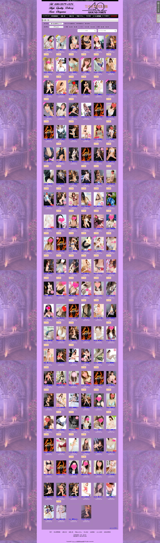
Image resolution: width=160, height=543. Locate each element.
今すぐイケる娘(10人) (69, 23)
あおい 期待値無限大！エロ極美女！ (115, 72)
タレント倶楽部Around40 (78, 541)
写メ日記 (88, 16)
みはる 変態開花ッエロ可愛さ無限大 (115, 49)
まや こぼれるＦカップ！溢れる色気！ (91, 496)
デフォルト (56, 27)
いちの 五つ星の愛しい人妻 (76, 452)
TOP (46, 16)
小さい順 (87, 27)
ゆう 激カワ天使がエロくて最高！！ (103, 206)
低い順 (70, 27)
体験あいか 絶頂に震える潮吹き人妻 (65, 340)
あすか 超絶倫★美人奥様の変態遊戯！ (115, 362)
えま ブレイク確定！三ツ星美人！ (65, 94)
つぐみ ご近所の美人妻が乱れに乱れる (53, 116)
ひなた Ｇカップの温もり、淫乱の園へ (116, 206)
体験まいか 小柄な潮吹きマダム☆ (77, 228)
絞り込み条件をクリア (56, 23)
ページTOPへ (114, 528)
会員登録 (97, 16)
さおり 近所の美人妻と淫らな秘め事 (90, 161)
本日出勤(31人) (80, 23)
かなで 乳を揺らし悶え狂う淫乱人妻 (90, 49)
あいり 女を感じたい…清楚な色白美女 (53, 228)
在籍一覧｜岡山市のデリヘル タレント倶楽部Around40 (80, 7)
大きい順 (92, 27)
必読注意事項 (114, 16)
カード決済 (105, 16)
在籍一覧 (71, 16)
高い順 (75, 27)
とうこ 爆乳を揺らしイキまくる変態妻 (53, 49)
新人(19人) (87, 23)
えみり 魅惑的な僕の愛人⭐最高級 (77, 72)
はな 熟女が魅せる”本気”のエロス (52, 429)
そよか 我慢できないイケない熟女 (90, 94)
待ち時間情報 (54, 16)
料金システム (80, 16)
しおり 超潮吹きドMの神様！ (76, 407)
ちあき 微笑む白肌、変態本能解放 (115, 407)
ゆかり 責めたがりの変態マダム (52, 161)
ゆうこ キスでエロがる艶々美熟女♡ (103, 273)
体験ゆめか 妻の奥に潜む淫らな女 (77, 295)
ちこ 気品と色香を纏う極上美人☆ (52, 206)
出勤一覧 (63, 16)
